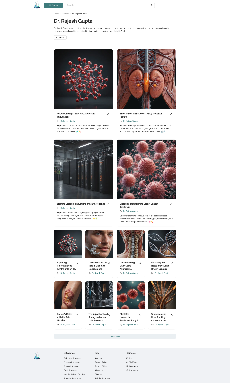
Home (56, 14)
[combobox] (108, 5)
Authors (65, 14)
